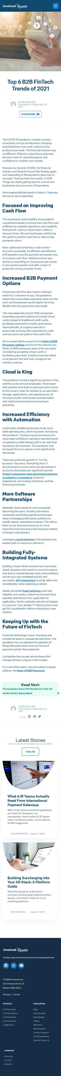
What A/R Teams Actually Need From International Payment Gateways (28, 800)
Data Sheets (39, 1017)
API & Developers (41, 1036)
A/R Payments (9, 1017)
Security (8, 1064)
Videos (36, 1021)
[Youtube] (21, 966)
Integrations (8, 1025)
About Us (8, 1056)
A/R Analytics (9, 1021)
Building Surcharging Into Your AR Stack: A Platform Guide (29, 882)
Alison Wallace (26, 102)
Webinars (37, 1025)
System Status (40, 1040)
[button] (29, 716)
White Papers (39, 1029)
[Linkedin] (6, 966)
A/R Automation (10, 1013)
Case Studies (39, 1013)
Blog (35, 1009)
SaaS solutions (32, 590)
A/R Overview (9, 1009)
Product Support (41, 1032)
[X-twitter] (14, 966)
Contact (8, 1060)
